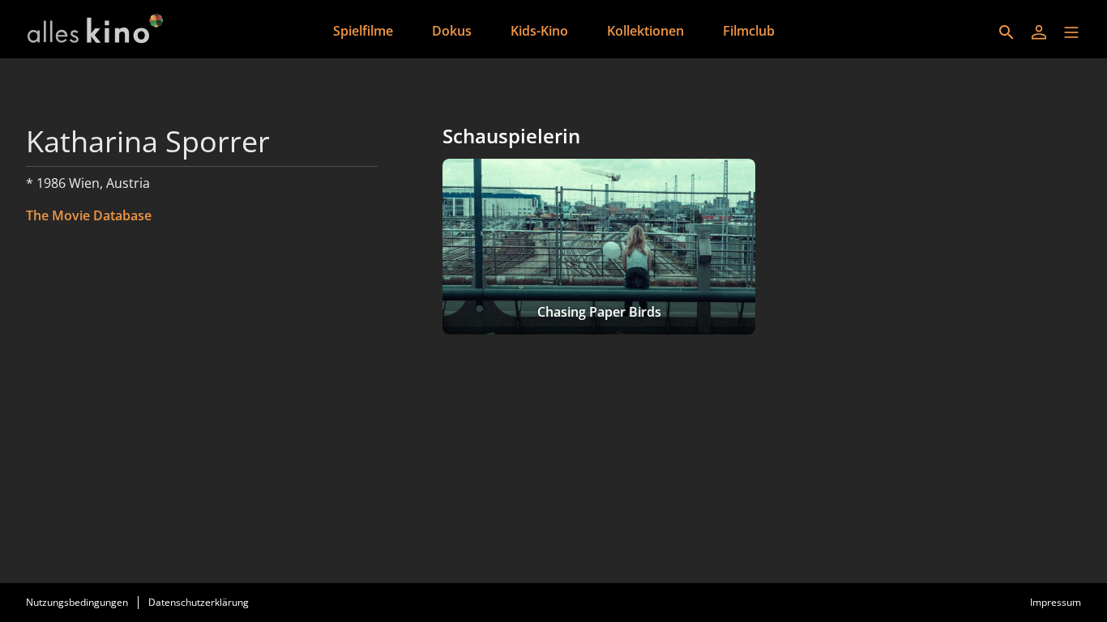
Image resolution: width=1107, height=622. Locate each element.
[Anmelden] (1039, 32)
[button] (1071, 32)
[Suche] (1006, 32)
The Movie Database (89, 215)
